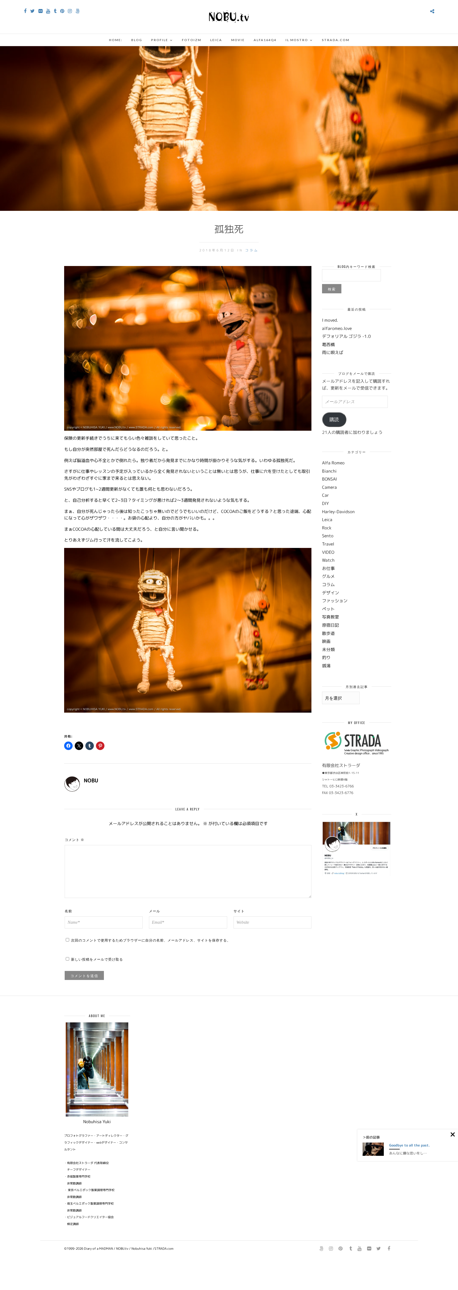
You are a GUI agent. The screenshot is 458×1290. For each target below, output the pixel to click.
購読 (334, 419)
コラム (252, 250)
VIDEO (328, 552)
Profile (159, 40)
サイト (239, 910)
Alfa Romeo (333, 463)
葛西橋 (328, 344)
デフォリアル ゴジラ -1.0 (346, 336)
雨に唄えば (332, 352)
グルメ (328, 576)
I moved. (330, 320)
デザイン (330, 593)
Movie (238, 40)
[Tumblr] (55, 11)
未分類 (328, 649)
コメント (74, 839)
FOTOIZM (191, 40)
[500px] (78, 11)
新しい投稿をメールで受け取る (97, 959)
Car (325, 495)
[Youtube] (48, 11)
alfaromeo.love (337, 328)
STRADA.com (335, 40)
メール (154, 910)
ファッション (334, 601)
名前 (68, 910)
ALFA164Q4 (265, 40)
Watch (328, 560)
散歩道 (328, 633)
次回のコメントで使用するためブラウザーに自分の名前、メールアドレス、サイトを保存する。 (151, 940)
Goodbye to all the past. (409, 1145)
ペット (328, 609)
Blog (136, 40)
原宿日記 (330, 625)
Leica (216, 40)
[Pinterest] (62, 11)
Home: (115, 40)
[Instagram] (70, 11)
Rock (326, 528)
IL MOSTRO (296, 40)
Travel (328, 544)
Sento (327, 536)
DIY (325, 503)
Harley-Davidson (338, 512)
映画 (326, 641)
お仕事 (328, 568)
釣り (326, 657)
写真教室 (330, 617)
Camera (329, 487)
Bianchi (329, 471)
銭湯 (326, 666)
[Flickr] (40, 11)
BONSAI (329, 479)
